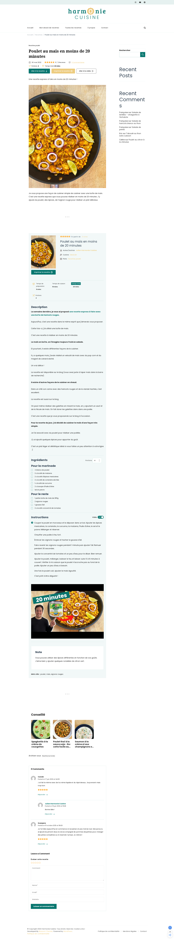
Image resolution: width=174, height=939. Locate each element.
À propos (91, 28)
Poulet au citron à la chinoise (131, 140)
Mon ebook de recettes (49, 28)
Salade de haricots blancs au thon (130, 122)
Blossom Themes (46, 931)
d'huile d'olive (44, 486)
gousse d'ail (40, 505)
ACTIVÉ (101, 517)
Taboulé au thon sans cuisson (130, 134)
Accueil (30, 28)
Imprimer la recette (62, 71)
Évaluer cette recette (39, 859)
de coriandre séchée (47, 480)
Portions (88, 460)
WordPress (67, 931)
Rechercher (124, 50)
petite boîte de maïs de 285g (46, 498)
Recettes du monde (48, 756)
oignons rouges (41, 501)
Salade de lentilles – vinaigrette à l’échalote (130, 114)
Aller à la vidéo (85, 71)
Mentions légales (129, 931)
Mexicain (73, 255)
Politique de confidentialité (38, 934)
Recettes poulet (34, 45)
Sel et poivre (40, 490)
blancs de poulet (42, 470)
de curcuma (43, 483)
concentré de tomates (48, 508)
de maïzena (43, 473)
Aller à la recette (38, 71)
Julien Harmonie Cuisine (86, 250)
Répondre (41, 794)
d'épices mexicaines (46, 476)
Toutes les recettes (73, 28)
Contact (104, 28)
